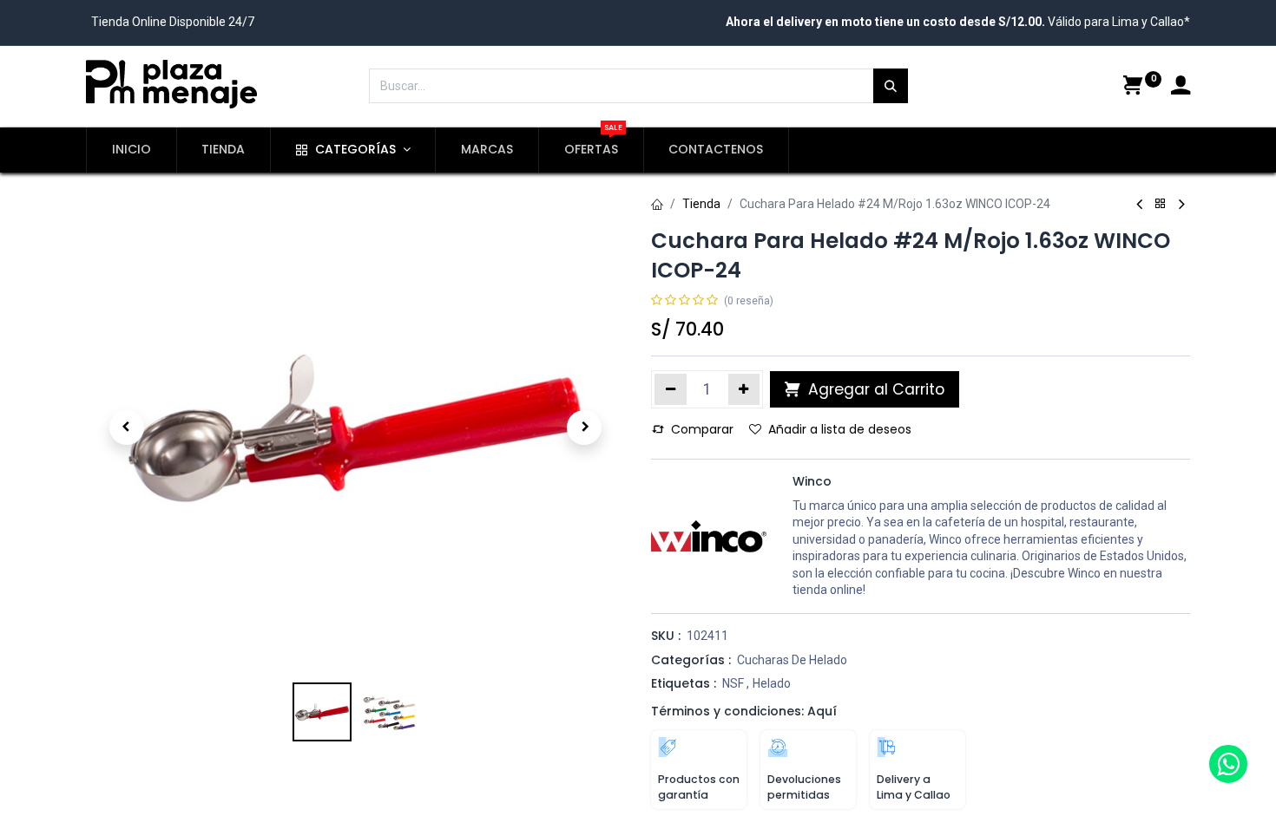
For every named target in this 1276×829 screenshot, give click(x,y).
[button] (126, 427)
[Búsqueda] (890, 86)
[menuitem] (131, 150)
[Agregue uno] (744, 389)
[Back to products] (1160, 204)
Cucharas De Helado (792, 660)
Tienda (701, 204)
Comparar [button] (702, 429)
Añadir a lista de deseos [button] (839, 429)
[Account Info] (1180, 88)
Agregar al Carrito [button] (874, 389)
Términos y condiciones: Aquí (744, 711)
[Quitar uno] (670, 389)
